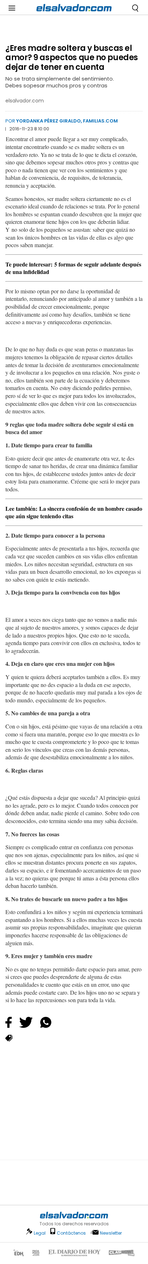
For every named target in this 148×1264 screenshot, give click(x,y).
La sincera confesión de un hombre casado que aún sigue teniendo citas (73, 512)
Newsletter (111, 1233)
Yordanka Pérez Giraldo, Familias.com (67, 120)
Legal (40, 1233)
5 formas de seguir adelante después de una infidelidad (73, 268)
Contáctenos (71, 1233)
